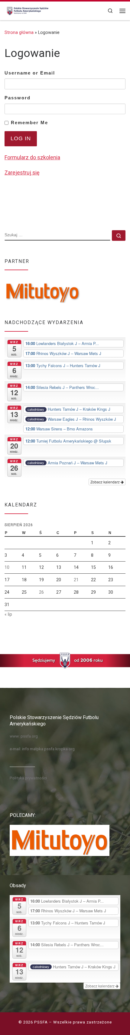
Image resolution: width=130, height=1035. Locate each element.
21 (76, 579)
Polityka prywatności (28, 777)
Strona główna (19, 32)
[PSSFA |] (27, 10)
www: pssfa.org (24, 736)
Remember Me (29, 122)
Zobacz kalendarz (105, 481)
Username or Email (30, 72)
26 (41, 592)
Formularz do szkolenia (32, 157)
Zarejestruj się (22, 172)
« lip (8, 614)
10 (7, 567)
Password (18, 97)
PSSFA (41, 1022)
